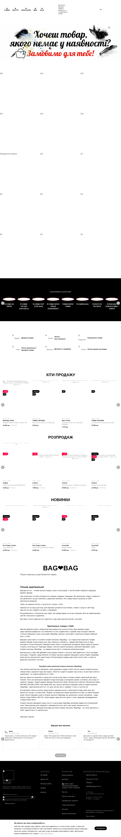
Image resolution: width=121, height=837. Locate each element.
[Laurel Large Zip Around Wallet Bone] (16, 461)
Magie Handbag (67, 547)
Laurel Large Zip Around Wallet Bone (14, 485)
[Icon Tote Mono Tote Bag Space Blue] (105, 398)
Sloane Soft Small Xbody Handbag (43, 547)
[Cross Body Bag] (16, 523)
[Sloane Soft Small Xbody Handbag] (45, 523)
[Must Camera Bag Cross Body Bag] (45, 398)
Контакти (65, 809)
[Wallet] (105, 523)
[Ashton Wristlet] (45, 461)
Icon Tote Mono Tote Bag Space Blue (103, 422)
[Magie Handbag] (75, 523)
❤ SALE (42, 9)
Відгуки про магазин (69, 813)
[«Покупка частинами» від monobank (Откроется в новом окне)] (15, 799)
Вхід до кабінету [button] (67, 775)
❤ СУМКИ (7, 9)
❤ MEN (35, 9)
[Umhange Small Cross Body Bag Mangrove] (75, 398)
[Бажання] (106, 9)
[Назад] (2, 303)
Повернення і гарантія (70, 800)
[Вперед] (118, 303)
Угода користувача (68, 805)
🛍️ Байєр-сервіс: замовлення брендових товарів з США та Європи (71, 786)
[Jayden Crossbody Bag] (105, 461)
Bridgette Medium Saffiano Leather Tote (15, 422)
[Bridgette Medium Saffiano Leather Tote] (16, 398)
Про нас (65, 792)
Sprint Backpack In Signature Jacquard (74, 485)
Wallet (93, 547)
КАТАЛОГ (65, 779)
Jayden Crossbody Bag (99, 485)
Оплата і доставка (68, 796)
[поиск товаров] (48, 9)
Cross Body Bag (8, 547)
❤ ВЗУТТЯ (15, 9)
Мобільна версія (10, 803)
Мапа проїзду (90, 816)
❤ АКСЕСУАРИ (26, 9)
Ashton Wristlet (37, 485)
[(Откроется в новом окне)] (17, 797)
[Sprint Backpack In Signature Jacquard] (75, 461)
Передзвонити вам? (92, 779)
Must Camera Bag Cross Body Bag (43, 422)
